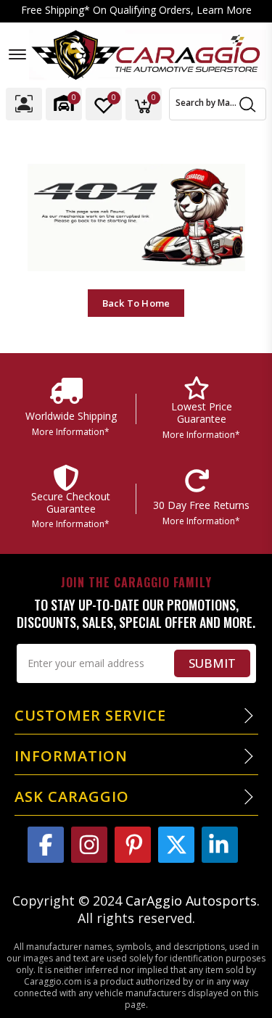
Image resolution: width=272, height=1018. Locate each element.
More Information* (71, 432)
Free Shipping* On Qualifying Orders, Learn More (136, 10)
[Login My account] (24, 104)
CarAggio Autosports (191, 900)
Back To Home (136, 303)
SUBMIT (212, 663)
